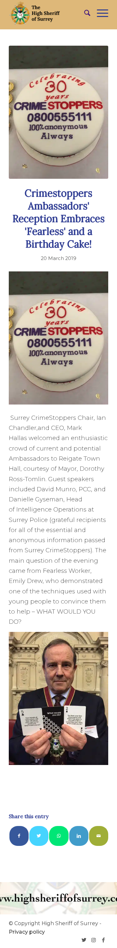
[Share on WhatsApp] (58, 836)
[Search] (84, 13)
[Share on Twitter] (38, 836)
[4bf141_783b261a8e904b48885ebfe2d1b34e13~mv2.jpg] (58, 112)
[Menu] (99, 13)
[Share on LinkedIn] (78, 836)
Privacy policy (27, 932)
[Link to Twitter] (84, 940)
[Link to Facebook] (103, 940)
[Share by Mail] (98, 836)
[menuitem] (84, 13)
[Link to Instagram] (93, 940)
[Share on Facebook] (19, 836)
